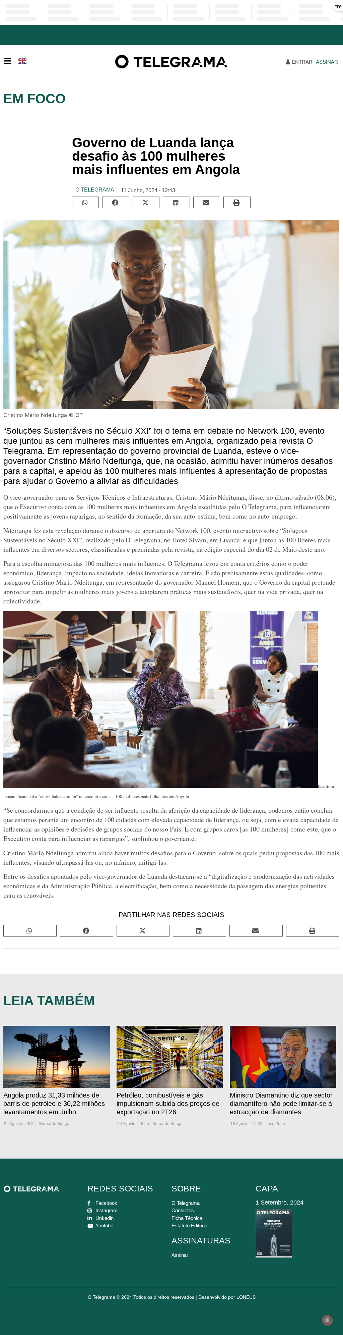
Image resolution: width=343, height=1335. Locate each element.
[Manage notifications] (327, 1320)
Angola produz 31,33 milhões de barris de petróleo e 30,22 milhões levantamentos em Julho (54, 1103)
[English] (22, 60)
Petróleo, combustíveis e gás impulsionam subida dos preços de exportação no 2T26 (168, 1103)
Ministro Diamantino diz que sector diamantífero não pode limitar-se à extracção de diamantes (281, 1103)
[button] (85, 202)
